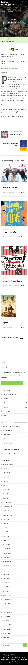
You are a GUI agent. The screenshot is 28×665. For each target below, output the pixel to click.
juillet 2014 (6, 637)
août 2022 (6, 468)
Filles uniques (7, 439)
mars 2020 (6, 587)
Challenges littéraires (9, 394)
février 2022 (6, 494)
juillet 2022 (6, 473)
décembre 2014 (7, 625)
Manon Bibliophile (8, 3)
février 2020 (6, 591)
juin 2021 (5, 528)
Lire (22, 192)
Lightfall (5, 322)
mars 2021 (6, 540)
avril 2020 (6, 583)
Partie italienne (7, 434)
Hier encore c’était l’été (10, 187)
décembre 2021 (7, 502)
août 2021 (6, 519)
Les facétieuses (7, 443)
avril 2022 (6, 485)
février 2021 (6, 545)
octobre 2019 (6, 604)
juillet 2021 (6, 523)
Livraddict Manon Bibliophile (11, 454)
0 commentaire (14, 31)
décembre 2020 (7, 553)
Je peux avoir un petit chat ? (11, 426)
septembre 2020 (8, 561)
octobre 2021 (6, 511)
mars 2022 (6, 490)
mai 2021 (5, 532)
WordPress (15, 662)
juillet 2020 (6, 570)
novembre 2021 (7, 506)
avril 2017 (6, 621)
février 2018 (6, 616)
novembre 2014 (7, 629)
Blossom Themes (15, 659)
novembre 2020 (8, 557)
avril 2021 (6, 536)
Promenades (6, 411)
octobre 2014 (6, 633)
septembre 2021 (8, 515)
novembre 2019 (7, 599)
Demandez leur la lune (10, 232)
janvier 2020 (7, 595)
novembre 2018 (7, 612)
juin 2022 (6, 477)
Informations (7, 403)
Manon (17, 49)
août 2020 (6, 566)
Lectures (13, 19)
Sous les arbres (7, 430)
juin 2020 (6, 574)
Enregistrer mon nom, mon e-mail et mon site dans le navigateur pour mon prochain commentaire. (13, 375)
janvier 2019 (6, 608)
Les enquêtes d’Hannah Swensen (12, 281)
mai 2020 (6, 578)
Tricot (4, 415)
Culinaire (5, 398)
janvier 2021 (6, 549)
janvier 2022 (6, 498)
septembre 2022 (8, 464)
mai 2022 (6, 481)
